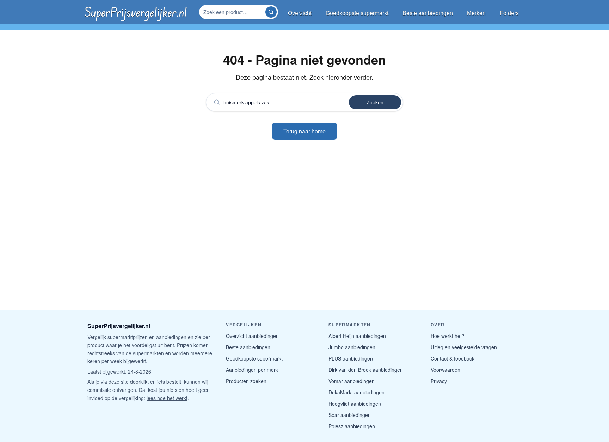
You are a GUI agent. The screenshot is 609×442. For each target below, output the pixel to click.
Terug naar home (304, 131)
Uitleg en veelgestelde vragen (464, 347)
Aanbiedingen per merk (252, 369)
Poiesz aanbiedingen (351, 426)
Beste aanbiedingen (248, 347)
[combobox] (233, 12)
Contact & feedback (452, 358)
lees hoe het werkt (167, 397)
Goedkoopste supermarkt (254, 358)
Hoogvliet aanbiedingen (354, 403)
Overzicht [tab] (300, 13)
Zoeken (375, 102)
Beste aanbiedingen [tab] (427, 13)
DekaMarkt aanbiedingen (356, 392)
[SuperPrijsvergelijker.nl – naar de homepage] (136, 12)
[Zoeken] (271, 12)
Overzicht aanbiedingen (252, 335)
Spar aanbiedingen (349, 414)
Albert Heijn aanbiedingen (357, 335)
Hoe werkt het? (448, 335)
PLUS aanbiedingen (350, 358)
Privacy (439, 381)
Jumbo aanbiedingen (351, 347)
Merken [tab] (476, 13)
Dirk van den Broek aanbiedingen (365, 369)
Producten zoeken (246, 381)
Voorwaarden (445, 369)
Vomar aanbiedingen (351, 381)
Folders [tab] (509, 13)
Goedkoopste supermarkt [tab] (357, 13)
